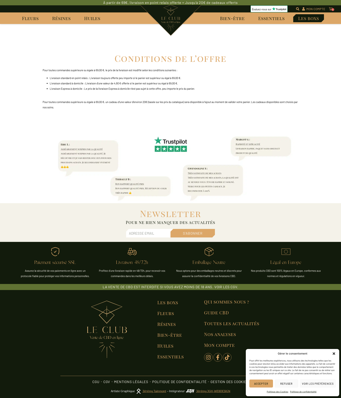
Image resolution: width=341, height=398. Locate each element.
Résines (61, 18)
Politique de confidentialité (303, 391)
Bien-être (232, 18)
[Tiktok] (227, 357)
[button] (334, 353)
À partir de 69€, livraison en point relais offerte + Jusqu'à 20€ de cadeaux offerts (170, 2)
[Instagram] (208, 357)
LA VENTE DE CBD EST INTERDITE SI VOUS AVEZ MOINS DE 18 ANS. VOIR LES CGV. (170, 287)
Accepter (261, 383)
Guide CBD (216, 312)
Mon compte (219, 345)
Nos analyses (220, 334)
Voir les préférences (318, 383)
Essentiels (271, 18)
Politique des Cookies (277, 391)
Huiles (92, 18)
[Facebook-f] (217, 357)
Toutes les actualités (231, 323)
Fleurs (30, 18)
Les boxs (308, 18)
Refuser (286, 383)
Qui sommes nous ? (226, 302)
